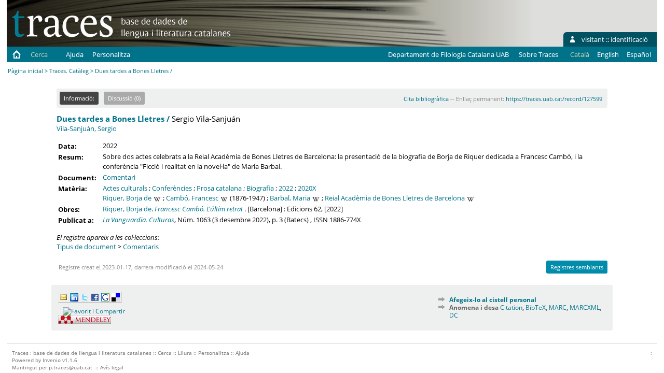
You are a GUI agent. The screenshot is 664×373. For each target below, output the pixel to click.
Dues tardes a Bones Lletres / (113, 118)
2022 (286, 188)
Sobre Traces (538, 54)
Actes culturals (125, 188)
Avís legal (111, 367)
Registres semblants (576, 267)
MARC (557, 307)
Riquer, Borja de (127, 198)
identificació (629, 39)
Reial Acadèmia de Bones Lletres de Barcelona (395, 198)
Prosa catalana (219, 188)
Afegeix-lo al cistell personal (492, 300)
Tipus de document (86, 246)
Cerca (39, 54)
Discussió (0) (124, 98)
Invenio (52, 360)
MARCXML (585, 307)
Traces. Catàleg (69, 71)
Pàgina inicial (25, 71)
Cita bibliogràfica (426, 99)
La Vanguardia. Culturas (138, 219)
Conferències (172, 188)
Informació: (79, 98)
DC (453, 315)
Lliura (185, 352)
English (608, 54)
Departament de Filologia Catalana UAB (448, 54)
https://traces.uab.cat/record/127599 (554, 99)
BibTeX (535, 307)
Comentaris (141, 246)
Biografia (260, 188)
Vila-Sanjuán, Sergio (87, 128)
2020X (307, 188)
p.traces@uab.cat (70, 367)
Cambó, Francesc (192, 198)
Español (639, 54)
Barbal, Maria (290, 198)
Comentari (119, 177)
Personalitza (111, 54)
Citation (511, 307)
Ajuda (75, 54)
